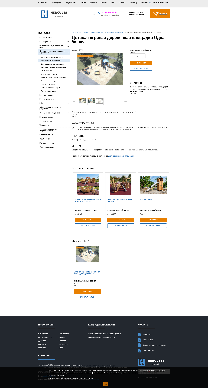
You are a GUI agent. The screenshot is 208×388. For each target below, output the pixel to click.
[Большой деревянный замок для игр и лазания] (88, 184)
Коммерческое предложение (154, 345)
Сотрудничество (70, 3)
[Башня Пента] (153, 184)
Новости (104, 3)
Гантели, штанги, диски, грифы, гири (51, 46)
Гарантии (144, 3)
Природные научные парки (50, 88)
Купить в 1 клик (141, 68)
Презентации (148, 340)
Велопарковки (45, 42)
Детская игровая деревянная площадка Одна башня (87, 273)
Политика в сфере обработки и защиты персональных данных (70, 378)
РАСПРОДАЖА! (45, 38)
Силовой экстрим (46, 121)
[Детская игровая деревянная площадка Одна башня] (100, 74)
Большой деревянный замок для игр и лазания (88, 200)
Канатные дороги (46, 95)
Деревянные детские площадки (52, 57)
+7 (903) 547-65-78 (136, 15)
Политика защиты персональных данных (104, 334)
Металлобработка (46, 143)
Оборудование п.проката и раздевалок (50, 108)
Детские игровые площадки (51, 61)
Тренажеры (44, 125)
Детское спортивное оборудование (53, 67)
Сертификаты (148, 351)
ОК (106, 384)
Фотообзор (133, 3)
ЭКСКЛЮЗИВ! (44, 139)
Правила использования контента (101, 337)
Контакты (122, 3)
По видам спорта (46, 117)
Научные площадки (48, 84)
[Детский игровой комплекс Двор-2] (120, 184)
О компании (42, 3)
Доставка (93, 3)
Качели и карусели (46, 99)
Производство (56, 3)
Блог (112, 3)
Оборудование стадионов (49, 113)
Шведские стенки (46, 135)
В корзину (141, 63)
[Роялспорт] (54, 17)
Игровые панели (46, 71)
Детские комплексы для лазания (52, 64)
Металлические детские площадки (53, 77)
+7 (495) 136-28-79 (136, 13)
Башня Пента (146, 199)
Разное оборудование (48, 91)
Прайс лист (147, 334)
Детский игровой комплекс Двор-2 (119, 200)
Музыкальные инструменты (50, 81)
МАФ (41, 103)
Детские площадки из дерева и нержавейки (52, 51)
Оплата (83, 3)
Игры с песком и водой (49, 74)
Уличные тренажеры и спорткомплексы (48, 130)
